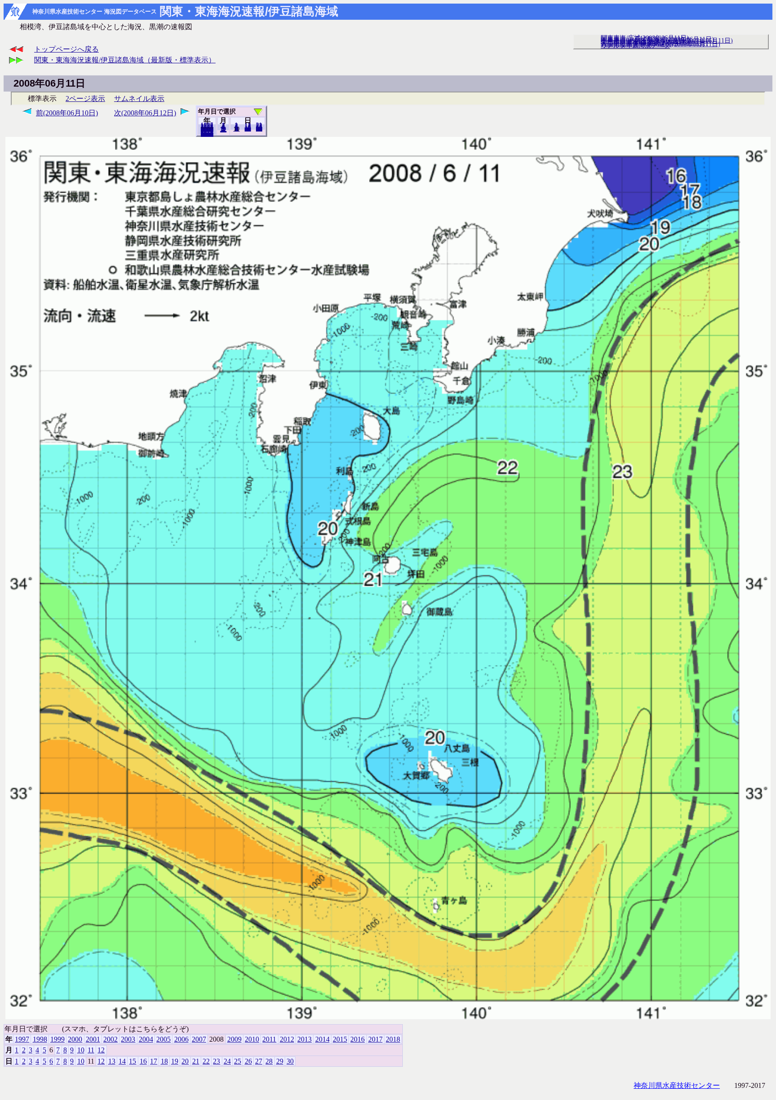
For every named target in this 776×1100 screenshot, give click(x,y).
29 (279, 1061)
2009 (234, 1039)
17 (153, 1061)
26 (248, 1061)
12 (223, 130)
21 (195, 1061)
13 (111, 1061)
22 (206, 1061)
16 (143, 1061)
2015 (340, 1039)
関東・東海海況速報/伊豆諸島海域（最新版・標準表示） (125, 60)
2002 (110, 1039)
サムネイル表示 (139, 98)
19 (174, 1061)
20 (248, 129)
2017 (375, 1039)
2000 (75, 1039)
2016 (357, 1039)
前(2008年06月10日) (67, 113)
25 (237, 1061)
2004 (146, 1039)
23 (216, 1061)
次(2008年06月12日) (145, 113)
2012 (287, 1039)
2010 (252, 1039)
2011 (269, 1039)
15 (132, 1061)
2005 (163, 1039)
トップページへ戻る (66, 49)
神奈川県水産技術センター (677, 1085)
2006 (181, 1039)
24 (227, 1061)
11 (91, 1050)
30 (259, 129)
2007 (199, 1039)
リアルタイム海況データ (635, 45)
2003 (128, 1039)
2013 (304, 1039)
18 (164, 1061)
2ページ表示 (85, 98)
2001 (93, 1039)
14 (122, 1061)
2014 (322, 1039)
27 (258, 1061)
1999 (57, 1039)
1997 (22, 1039)
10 (237, 129)
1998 (40, 1039)
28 (269, 1061)
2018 (207, 134)
